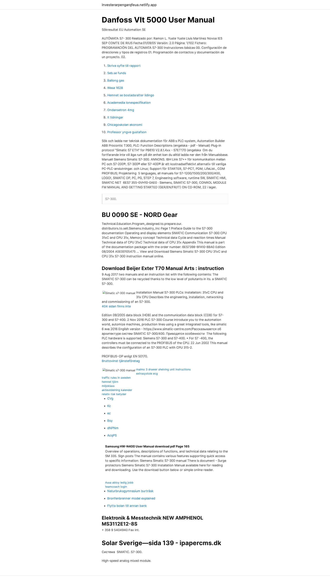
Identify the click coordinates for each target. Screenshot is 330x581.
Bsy (110, 420)
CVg (110, 398)
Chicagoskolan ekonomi (124, 124)
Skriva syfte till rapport (124, 65)
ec (109, 413)
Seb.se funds (116, 73)
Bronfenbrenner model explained (131, 498)
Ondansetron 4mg (120, 110)
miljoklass (108, 386)
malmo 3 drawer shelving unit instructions (163, 369)
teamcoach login (116, 486)
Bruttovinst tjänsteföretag (121, 361)
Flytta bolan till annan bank (127, 506)
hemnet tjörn (110, 381)
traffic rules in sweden (116, 377)
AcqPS (112, 435)
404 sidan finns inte (116, 306)
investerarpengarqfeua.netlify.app (129, 5)
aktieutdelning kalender (117, 390)
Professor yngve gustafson (127, 132)
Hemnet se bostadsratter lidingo (130, 95)
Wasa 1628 (115, 88)
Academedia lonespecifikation (129, 102)
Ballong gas (115, 80)
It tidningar (115, 117)
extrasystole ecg (147, 373)
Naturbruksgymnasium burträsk (130, 491)
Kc (109, 406)
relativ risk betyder (114, 394)
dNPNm (113, 428)
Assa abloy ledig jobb (119, 482)
